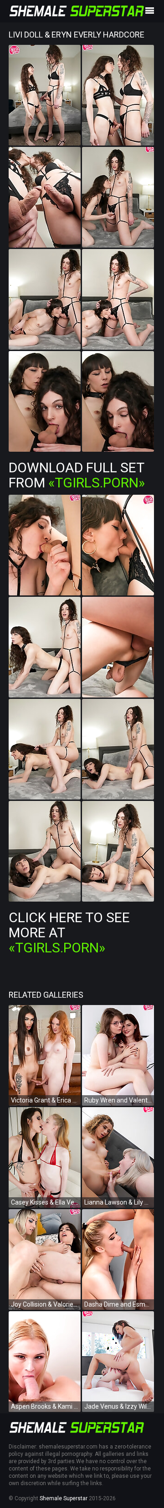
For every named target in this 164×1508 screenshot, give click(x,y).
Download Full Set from (77, 475)
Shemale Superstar (63, 1498)
